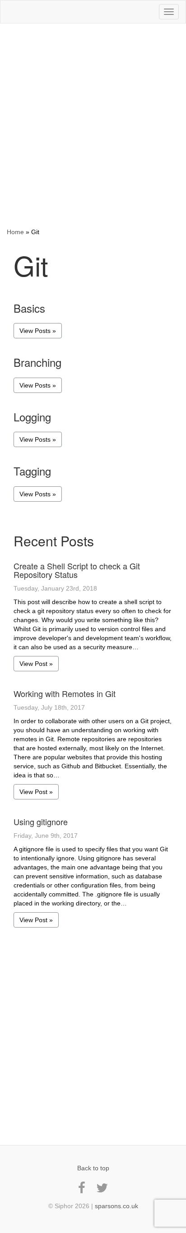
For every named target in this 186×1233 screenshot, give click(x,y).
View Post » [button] (36, 663)
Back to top (93, 1168)
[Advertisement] (93, 125)
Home (15, 232)
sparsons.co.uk (116, 1206)
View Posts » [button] (37, 330)
